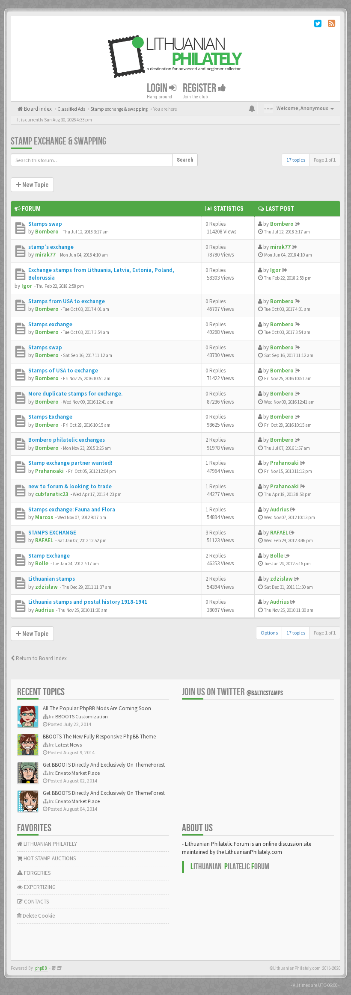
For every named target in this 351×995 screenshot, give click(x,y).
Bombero (47, 231)
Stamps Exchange (50, 416)
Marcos (44, 517)
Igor (26, 285)
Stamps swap (45, 223)
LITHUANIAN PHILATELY (49, 843)
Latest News (68, 744)
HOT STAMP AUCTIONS (49, 858)
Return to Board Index (41, 658)
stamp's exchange (51, 247)
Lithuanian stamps (51, 578)
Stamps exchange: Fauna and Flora (71, 509)
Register (200, 88)
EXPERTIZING (39, 887)
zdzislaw (46, 587)
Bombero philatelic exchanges (66, 439)
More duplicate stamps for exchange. (75, 393)
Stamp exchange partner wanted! (70, 462)
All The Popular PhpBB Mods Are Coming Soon (97, 708)
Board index (37, 108)
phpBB (41, 968)
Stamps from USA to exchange (66, 301)
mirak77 (45, 254)
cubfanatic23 (51, 494)
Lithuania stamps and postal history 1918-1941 (87, 601)
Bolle (41, 563)
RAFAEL (44, 540)
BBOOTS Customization (81, 716)
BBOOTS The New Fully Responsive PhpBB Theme (99, 736)
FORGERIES (37, 873)
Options (269, 632)
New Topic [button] (34, 184)
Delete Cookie (38, 915)
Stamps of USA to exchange (63, 370)
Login (158, 88)
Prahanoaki (49, 471)
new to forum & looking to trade (70, 486)
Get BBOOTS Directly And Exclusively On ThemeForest (104, 764)
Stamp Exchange (49, 555)
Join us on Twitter (232, 692)
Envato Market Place (77, 773)
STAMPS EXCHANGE (52, 532)
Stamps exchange (50, 324)
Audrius (279, 509)
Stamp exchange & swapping (58, 141)
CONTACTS (36, 901)
